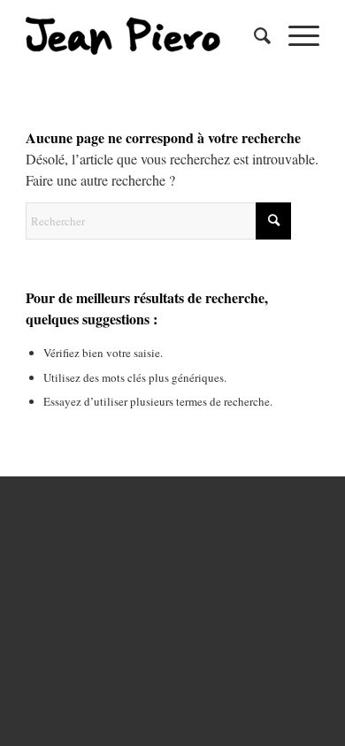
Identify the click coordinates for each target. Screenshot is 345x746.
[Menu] (295, 35)
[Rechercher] (253, 35)
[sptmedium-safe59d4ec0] (143, 35)
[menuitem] (253, 35)
